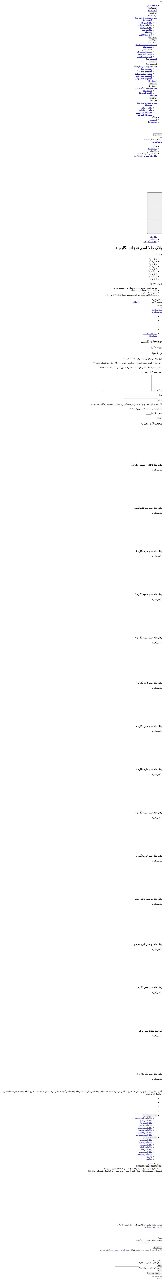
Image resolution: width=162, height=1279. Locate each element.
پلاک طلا (153, 151)
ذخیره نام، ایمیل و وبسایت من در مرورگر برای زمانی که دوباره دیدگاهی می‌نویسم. (124, 404)
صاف (135, 302)
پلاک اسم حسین (145, 1125)
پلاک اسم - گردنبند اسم (147, 153)
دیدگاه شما (156, 390)
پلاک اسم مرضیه (145, 1128)
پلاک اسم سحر (146, 1145)
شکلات (149, 1159)
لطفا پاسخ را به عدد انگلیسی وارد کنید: (146, 409)
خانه (155, 146)
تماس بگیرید (157, 309)
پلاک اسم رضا (146, 1123)
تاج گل (149, 1157)
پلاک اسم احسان (145, 1132)
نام (161, 395)
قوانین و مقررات (118, 1250)
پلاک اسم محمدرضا (144, 1135)
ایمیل (160, 399)
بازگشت (153, 13)
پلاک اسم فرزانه (150, 242)
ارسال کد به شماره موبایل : (150, 1263)
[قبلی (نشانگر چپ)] (161, 1278)
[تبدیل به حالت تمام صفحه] (156, 1276)
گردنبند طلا (152, 149)
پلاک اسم (153, 239)
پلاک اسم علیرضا (145, 1142)
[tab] (150, 1115)
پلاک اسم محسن (145, 1130)
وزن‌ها (159, 302)
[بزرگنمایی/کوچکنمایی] (153, 1276)
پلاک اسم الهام (146, 1147)
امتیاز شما (157, 372)
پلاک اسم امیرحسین (143, 1118)
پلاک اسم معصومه (144, 1154)
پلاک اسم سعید (145, 1140)
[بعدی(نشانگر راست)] (158, 1278)
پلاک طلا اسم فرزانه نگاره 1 (145, 156)
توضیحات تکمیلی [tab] (150, 333)
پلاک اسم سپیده (145, 1152)
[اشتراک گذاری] (158, 1276)
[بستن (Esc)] (161, 1276)
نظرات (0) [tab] (152, 336)
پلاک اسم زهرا (146, 1120)
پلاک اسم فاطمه (145, 1149)
